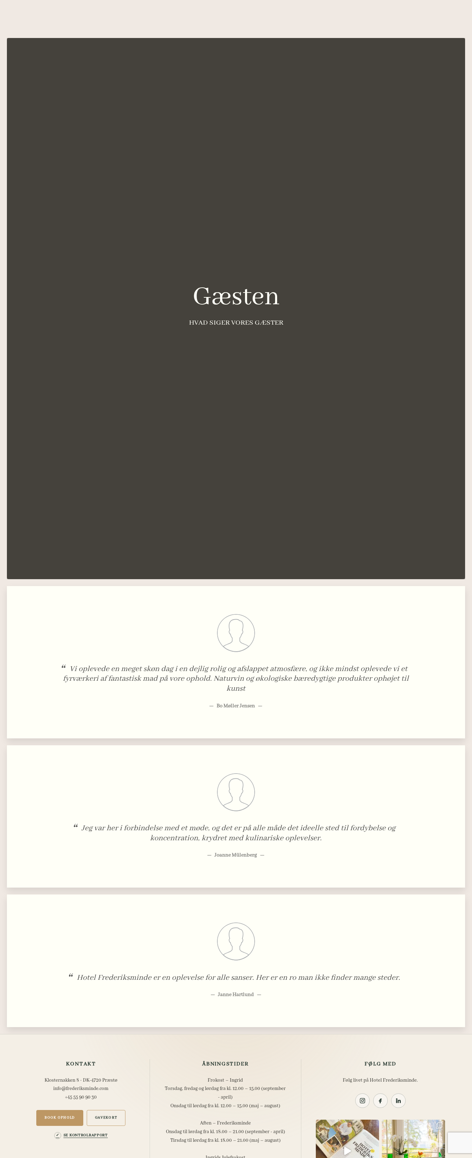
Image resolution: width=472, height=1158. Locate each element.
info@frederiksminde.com (80, 1088)
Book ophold (60, 1118)
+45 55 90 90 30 (81, 1097)
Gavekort (106, 1118)
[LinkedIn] (398, 1100)
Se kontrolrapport (86, 1135)
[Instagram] (362, 1100)
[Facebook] (380, 1100)
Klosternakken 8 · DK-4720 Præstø (81, 1080)
